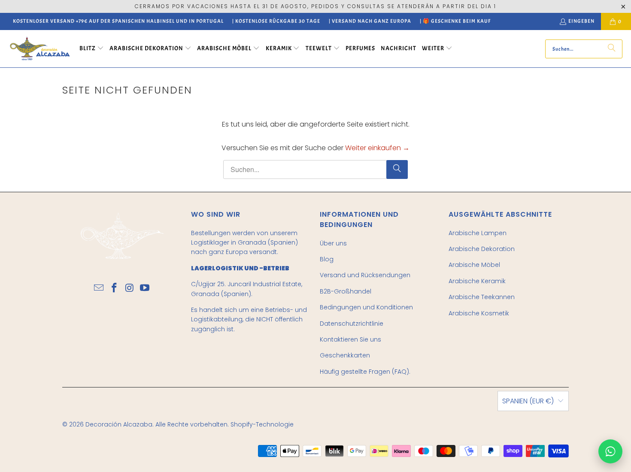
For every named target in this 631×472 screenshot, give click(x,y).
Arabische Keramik (477, 281)
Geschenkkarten (345, 355)
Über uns (333, 243)
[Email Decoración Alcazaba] (99, 288)
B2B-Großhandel (345, 291)
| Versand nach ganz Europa (370, 21)
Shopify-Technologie (262, 424)
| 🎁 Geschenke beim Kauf (455, 21)
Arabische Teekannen (482, 297)
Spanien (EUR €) (528, 401)
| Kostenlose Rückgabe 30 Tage (276, 21)
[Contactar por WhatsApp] (610, 451)
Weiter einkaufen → (377, 148)
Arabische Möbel (474, 264)
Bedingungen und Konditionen (366, 307)
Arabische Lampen (478, 233)
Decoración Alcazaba (118, 424)
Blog (327, 259)
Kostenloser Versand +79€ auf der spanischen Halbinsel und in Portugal (118, 21)
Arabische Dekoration (482, 249)
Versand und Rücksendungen (365, 275)
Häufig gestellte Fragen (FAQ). (365, 371)
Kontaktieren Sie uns (350, 339)
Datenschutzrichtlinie (351, 323)
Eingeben (581, 21)
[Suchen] (611, 48)
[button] (91, 49)
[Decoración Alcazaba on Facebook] (114, 288)
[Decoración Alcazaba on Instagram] (129, 288)
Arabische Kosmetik (479, 313)
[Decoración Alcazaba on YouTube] (145, 288)
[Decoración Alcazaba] (40, 48)
